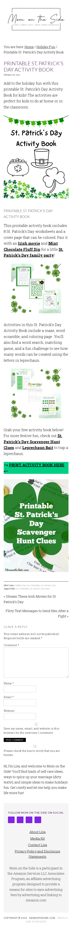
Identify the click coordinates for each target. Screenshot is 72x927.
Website (9, 710)
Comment (11, 645)
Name (9, 683)
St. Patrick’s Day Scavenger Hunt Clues (33, 441)
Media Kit (37, 838)
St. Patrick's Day (48, 585)
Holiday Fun (20, 585)
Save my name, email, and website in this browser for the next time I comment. (31, 730)
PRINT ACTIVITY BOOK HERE (36, 464)
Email (9, 697)
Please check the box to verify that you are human (32, 753)
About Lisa (37, 832)
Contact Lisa (37, 845)
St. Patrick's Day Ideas (40, 588)
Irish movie (29, 243)
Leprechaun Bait (37, 447)
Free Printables (33, 585)
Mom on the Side (36, 19)
